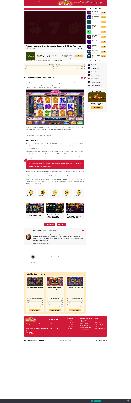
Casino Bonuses (44, 2)
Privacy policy (97, 400)
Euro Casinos (30, 196)
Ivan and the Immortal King (35, 287)
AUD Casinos (67, 196)
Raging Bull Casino (94, 36)
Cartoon (72, 298)
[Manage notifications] (128, 400)
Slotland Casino (95, 40)
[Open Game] (83, 48)
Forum (54, 2)
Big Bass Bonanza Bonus (85, 329)
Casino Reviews (77, 2)
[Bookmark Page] (78, 48)
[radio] (26, 48)
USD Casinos (42, 196)
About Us (97, 320)
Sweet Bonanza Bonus (86, 327)
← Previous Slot (49, 224)
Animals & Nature (33, 298)
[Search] (94, 3)
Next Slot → (61, 224)
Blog (32, 2)
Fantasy (38, 298)
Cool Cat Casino (95, 31)
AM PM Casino (95, 11)
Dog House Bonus (85, 325)
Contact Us (97, 326)
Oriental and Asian (60, 298)
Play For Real (34, 310)
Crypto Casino (85, 2)
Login (77, 252)
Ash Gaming (51, 64)
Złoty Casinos (70, 326)
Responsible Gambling (100, 328)
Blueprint (61, 291)
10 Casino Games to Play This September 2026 (34, 216)
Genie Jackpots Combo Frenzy (54, 288)
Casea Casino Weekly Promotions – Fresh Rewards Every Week (53, 216)
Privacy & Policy (98, 322)
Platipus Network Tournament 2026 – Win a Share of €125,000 (74, 216)
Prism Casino (95, 50)
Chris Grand (37, 230)
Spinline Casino (40, 55)
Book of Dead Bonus (85, 323)
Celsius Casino (95, 16)
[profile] (101, 3)
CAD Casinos (78, 196)
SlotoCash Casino (96, 55)
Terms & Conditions (99, 324)
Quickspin (41, 291)
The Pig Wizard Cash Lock (75, 287)
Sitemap (96, 330)
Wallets (50, 2)
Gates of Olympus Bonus (85, 321)
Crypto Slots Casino (94, 45)
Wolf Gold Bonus (84, 332)
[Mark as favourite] (81, 48)
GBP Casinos (54, 196)
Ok (91, 400)
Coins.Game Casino (94, 26)
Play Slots (37, 2)
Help (91, 2)
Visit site (78, 56)
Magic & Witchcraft (81, 68)
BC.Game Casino (96, 21)
